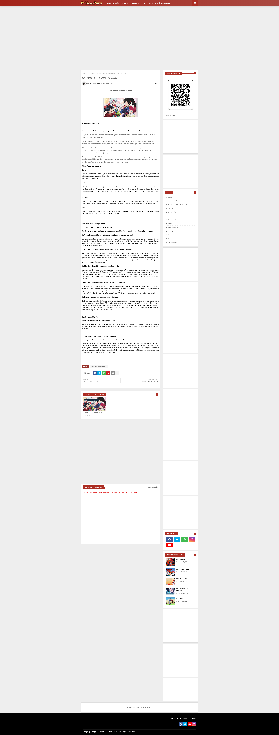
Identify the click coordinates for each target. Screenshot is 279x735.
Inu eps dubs (180, 559)
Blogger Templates (98, 732)
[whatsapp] (184, 539)
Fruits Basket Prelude (174, 201)
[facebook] (169, 539)
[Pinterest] (108, 373)
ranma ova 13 (172, 242)
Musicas (170, 216)
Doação (116, 3)
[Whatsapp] (104, 373)
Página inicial (86, 73)
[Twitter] (99, 373)
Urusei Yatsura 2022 (162, 3)
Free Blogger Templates (126, 732)
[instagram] (192, 539)
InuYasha (124, 3)
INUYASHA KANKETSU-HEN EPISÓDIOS (179, 205)
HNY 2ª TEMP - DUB (182, 569)
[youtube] (169, 545)
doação (170, 239)
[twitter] (177, 539)
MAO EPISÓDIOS (173, 212)
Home (109, 3)
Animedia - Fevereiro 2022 (99, 73)
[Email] (113, 373)
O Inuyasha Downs (173, 220)
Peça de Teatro (147, 3)
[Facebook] (95, 373)
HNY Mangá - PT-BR (182, 579)
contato (170, 235)
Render (170, 224)
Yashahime (135, 3)
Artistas (170, 197)
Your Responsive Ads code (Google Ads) (139, 707)
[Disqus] (120, 572)
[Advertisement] (139, 22)
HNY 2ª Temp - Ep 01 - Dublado (183, 590)
